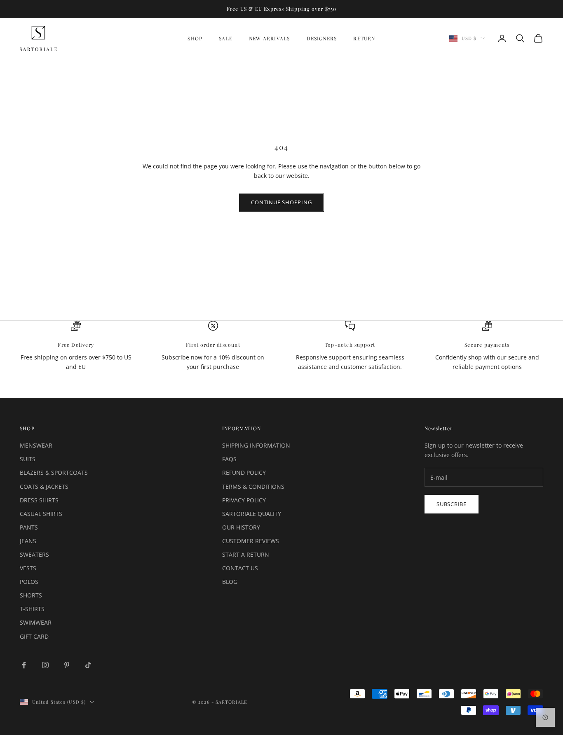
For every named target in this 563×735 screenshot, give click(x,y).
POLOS (29, 582)
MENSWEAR (36, 445)
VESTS (28, 568)
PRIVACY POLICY (244, 500)
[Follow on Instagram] (45, 665)
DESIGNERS (322, 38)
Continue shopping (281, 202)
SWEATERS (34, 554)
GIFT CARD (34, 636)
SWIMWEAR (36, 622)
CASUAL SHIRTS (41, 514)
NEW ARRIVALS (269, 38)
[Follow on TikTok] (88, 665)
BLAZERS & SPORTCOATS (54, 472)
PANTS (29, 527)
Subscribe (451, 504)
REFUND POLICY (244, 472)
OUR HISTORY (241, 527)
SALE (225, 38)
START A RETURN (245, 554)
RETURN (364, 38)
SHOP (195, 38)
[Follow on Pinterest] (67, 665)
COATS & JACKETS (44, 486)
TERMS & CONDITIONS (253, 486)
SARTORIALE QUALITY (251, 514)
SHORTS (31, 595)
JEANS (28, 541)
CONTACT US (240, 568)
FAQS (229, 459)
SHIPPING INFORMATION (256, 445)
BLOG (229, 582)
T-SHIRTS (32, 609)
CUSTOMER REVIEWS (250, 541)
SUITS (27, 459)
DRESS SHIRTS (39, 500)
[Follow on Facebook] (24, 665)
